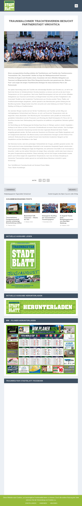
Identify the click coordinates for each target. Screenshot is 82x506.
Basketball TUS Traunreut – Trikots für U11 (31, 217)
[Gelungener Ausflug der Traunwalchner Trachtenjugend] (50, 208)
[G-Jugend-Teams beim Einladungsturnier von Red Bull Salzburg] (68, 208)
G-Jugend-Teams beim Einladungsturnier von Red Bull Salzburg (66, 219)
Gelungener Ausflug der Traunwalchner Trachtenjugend (49, 217)
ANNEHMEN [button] (43, 503)
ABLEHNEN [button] (53, 503)
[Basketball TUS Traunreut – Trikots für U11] (32, 208)
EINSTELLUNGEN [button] (30, 503)
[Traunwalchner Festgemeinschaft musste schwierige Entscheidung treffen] (14, 209)
